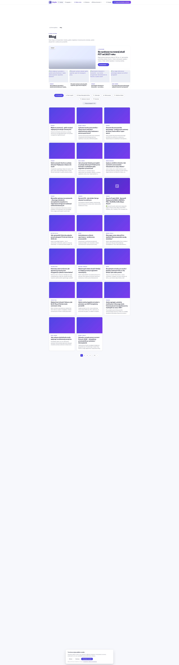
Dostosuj (77, 659)
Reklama (87, 2)
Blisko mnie (78, 2)
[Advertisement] (89, 10)
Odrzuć (70, 659)
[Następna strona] (97, 355)
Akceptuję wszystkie (87, 659)
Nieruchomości (97, 2)
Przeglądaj (67, 2)
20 (94, 355)
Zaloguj (109, 2)
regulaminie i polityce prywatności (90, 661)
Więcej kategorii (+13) (90, 103)
